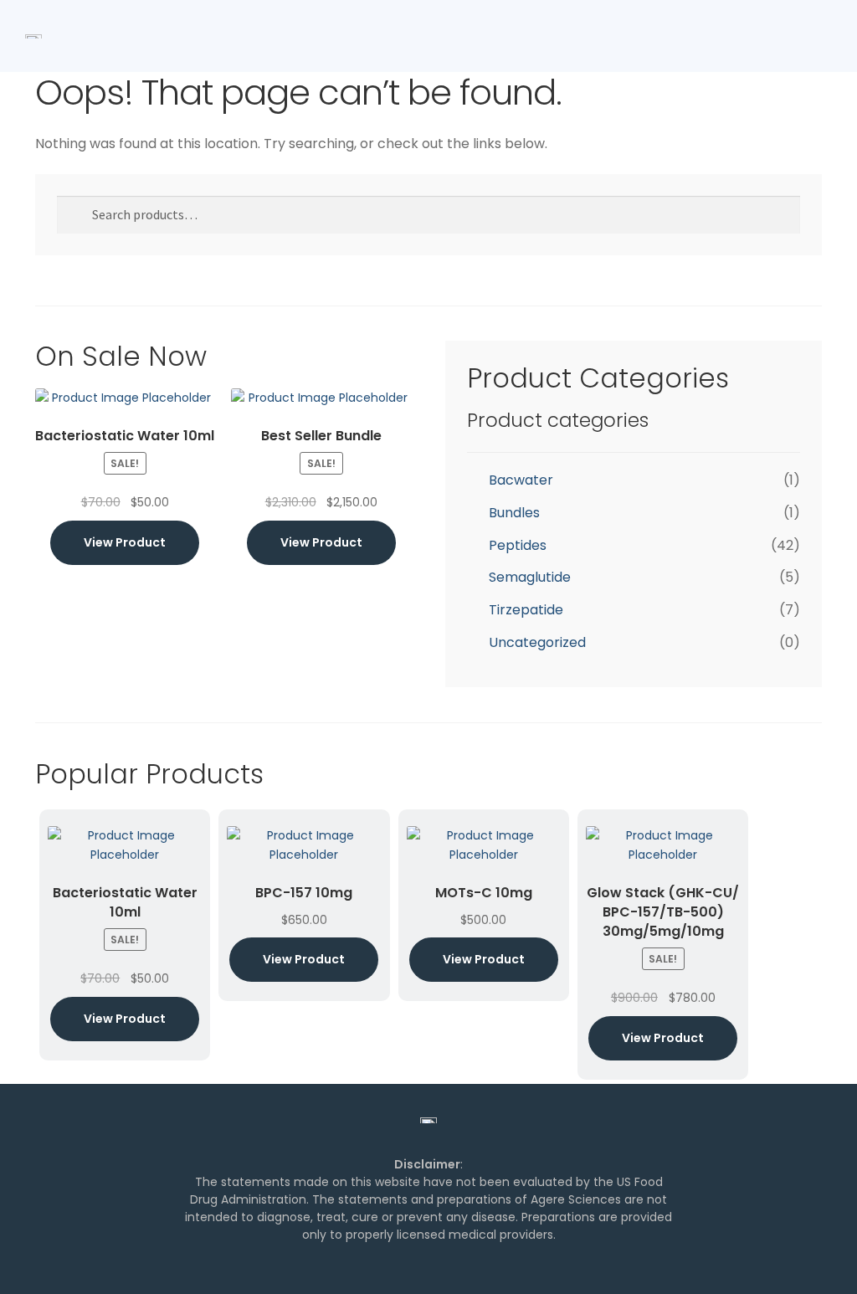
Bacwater (521, 480)
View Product (125, 542)
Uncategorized (537, 642)
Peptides (518, 545)
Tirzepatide (526, 609)
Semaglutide (530, 577)
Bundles (514, 512)
